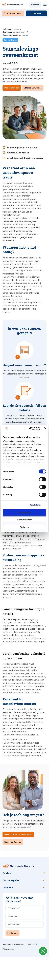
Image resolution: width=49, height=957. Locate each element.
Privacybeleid (8, 949)
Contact (35, 5)
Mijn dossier (36, 13)
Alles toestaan (24, 512)
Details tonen (35, 505)
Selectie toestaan (24, 520)
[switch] (40, 479)
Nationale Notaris (11, 29)
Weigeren (24, 527)
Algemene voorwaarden (13, 944)
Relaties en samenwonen (14, 32)
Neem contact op (12, 842)
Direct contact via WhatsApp (18, 834)
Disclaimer (32, 944)
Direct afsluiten (11, 88)
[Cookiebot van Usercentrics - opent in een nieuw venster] (30, 428)
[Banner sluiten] (45, 428)
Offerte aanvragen (13, 13)
